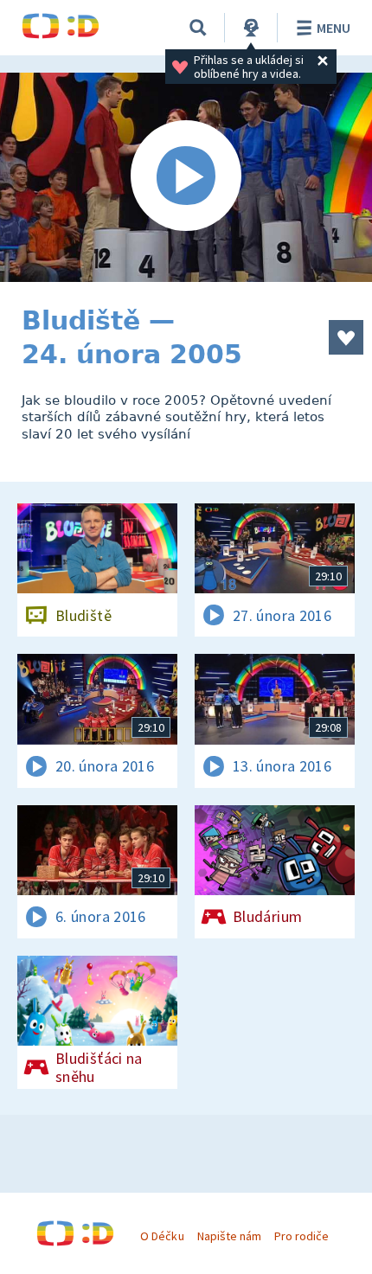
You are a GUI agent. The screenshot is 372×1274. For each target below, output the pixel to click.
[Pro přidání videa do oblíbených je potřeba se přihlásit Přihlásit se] (346, 337)
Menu (333, 27)
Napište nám (229, 1236)
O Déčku (161, 1236)
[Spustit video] (186, 177)
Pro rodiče (301, 1236)
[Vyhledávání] (198, 27)
